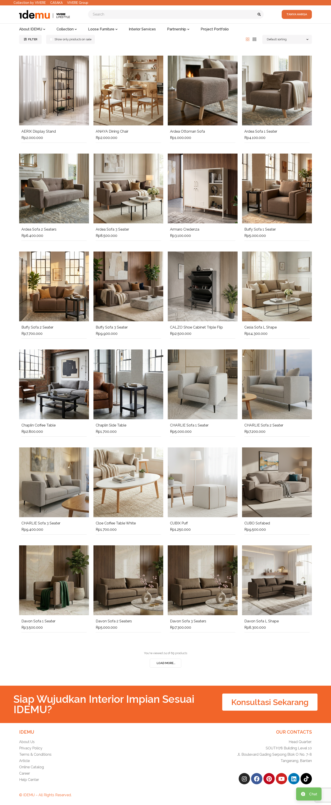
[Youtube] (281, 778)
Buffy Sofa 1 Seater (260, 229)
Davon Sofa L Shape (261, 621)
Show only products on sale (72, 39)
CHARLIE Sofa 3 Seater (40, 523)
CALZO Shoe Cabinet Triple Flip (196, 327)
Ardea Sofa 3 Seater (112, 229)
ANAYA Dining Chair (112, 131)
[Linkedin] (293, 778)
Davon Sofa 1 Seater (38, 621)
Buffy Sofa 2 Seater (37, 327)
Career (24, 773)
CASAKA (56, 3)
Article (24, 761)
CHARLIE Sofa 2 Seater (263, 425)
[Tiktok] (306, 778)
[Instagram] (244, 778)
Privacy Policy (30, 748)
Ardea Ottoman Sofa (187, 131)
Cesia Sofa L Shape (260, 327)
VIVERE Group (77, 3)
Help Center (29, 780)
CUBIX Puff (179, 523)
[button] (269, 702)
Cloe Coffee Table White (116, 523)
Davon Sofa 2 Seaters (114, 621)
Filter (32, 39)
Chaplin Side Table (111, 425)
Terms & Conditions (35, 754)
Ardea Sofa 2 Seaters (39, 229)
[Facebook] (256, 778)
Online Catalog (31, 767)
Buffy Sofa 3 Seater (112, 327)
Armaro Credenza (184, 229)
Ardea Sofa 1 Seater (260, 131)
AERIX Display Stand (38, 131)
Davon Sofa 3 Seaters (188, 621)
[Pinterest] (269, 778)
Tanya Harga (296, 14)
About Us (27, 742)
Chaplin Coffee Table (38, 425)
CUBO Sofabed (257, 523)
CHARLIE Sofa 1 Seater (189, 425)
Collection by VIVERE (30, 3)
